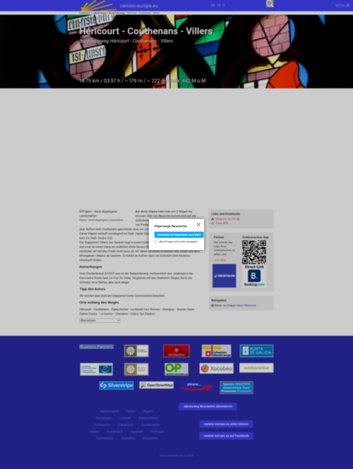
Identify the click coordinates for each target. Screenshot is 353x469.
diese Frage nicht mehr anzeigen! (178, 241)
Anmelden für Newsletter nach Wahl (179, 234)
